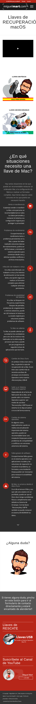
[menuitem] (13, 1)
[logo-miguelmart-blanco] (15, 6)
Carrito (29, 1)
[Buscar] (26, 6)
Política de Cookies (13, 698)
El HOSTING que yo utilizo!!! (13, 1)
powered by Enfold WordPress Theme (12, 701)
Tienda (23, 1)
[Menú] (30, 6)
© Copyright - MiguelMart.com (10, 693)
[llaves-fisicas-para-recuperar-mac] (18, 88)
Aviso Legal (19, 696)
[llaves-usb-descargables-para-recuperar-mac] (18, 121)
